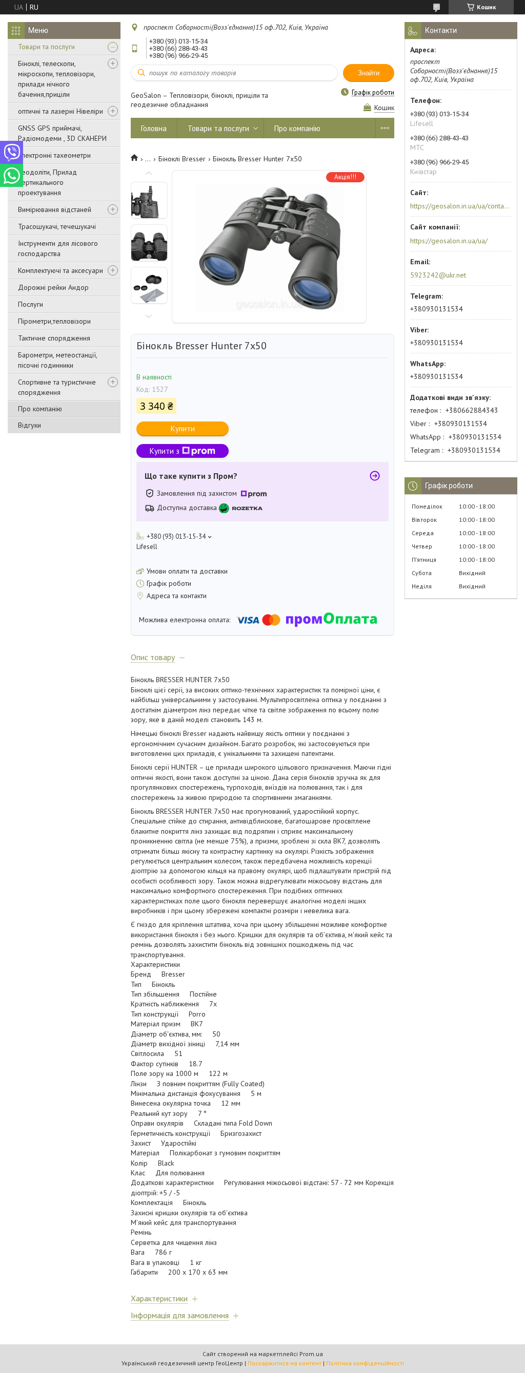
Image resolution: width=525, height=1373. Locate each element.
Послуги (30, 304)
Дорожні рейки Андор (53, 287)
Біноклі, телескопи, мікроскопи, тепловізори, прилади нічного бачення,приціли (56, 79)
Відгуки (29, 425)
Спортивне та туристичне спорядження (57, 387)
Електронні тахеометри (54, 155)
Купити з (164, 451)
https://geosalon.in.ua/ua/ (449, 240)
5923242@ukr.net (438, 275)
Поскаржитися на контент (284, 1363)
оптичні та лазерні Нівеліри (60, 111)
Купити (183, 428)
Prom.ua (311, 1354)
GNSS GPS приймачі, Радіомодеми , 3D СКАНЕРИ (62, 133)
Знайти (368, 73)
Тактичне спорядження (54, 338)
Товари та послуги (46, 46)
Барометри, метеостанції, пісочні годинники (57, 360)
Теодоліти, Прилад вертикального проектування (47, 182)
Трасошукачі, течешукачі (57, 226)
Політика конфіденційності (365, 1363)
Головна (154, 128)
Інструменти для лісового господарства (58, 248)
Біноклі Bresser (182, 158)
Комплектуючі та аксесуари (60, 270)
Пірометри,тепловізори (54, 321)
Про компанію (40, 408)
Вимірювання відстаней (54, 209)
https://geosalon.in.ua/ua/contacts (460, 205)
